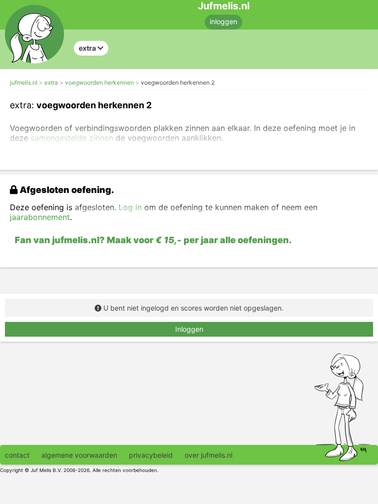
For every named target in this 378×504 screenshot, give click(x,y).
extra (51, 82)
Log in (130, 207)
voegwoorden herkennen (99, 82)
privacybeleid (151, 455)
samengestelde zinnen (72, 138)
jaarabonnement (40, 217)
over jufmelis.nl (208, 455)
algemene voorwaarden (79, 455)
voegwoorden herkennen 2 (178, 82)
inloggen (223, 21)
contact (17, 455)
